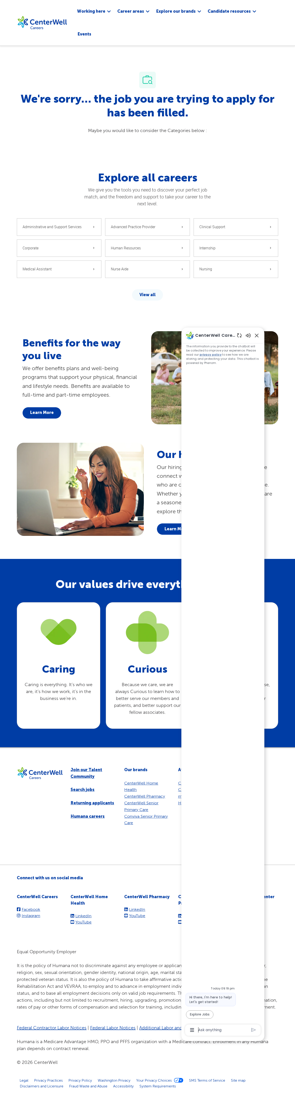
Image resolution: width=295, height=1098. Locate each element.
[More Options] (192, 1030)
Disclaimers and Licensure (41, 1086)
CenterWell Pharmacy (144, 796)
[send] (254, 1030)
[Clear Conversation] (239, 335)
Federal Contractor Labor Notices (51, 1027)
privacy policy (210, 355)
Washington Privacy (114, 1080)
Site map (238, 1080)
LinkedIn (83, 915)
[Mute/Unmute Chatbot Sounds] (248, 335)
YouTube (83, 922)
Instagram (31, 915)
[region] (222, 682)
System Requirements (157, 1086)
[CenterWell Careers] (42, 22)
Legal (24, 1080)
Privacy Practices (48, 1080)
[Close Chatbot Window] (257, 335)
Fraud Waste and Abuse (88, 1086)
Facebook (31, 909)
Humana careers (88, 816)
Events (84, 34)
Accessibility (123, 1086)
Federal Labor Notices (113, 1027)
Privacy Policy (80, 1080)
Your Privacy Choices (154, 1080)
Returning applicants (92, 803)
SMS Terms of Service (207, 1080)
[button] (147, 295)
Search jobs (82, 789)
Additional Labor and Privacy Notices (177, 1027)
